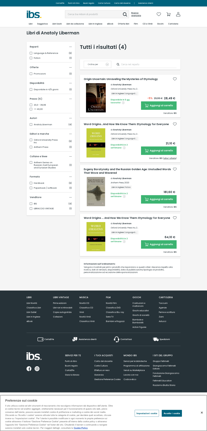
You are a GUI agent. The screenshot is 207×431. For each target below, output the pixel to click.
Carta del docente (122, 3)
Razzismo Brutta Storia (164, 385)
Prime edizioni (59, 303)
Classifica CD (86, 307)
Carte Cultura (104, 3)
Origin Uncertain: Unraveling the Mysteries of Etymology (121, 79)
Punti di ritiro (73, 3)
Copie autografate (62, 312)
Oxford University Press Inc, (123, 88)
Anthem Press (41, 147)
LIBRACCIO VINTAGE (44, 208)
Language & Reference (46, 53)
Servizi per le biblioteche (135, 361)
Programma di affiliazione (136, 365)
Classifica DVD (113, 307)
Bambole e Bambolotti (137, 321)
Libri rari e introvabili (62, 307)
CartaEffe (60, 3)
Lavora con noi (131, 374)
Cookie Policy (81, 427)
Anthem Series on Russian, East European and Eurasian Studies (46, 165)
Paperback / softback (45, 188)
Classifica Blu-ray (115, 312)
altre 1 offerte (170, 158)
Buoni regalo (88, 3)
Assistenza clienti (145, 3)
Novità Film (111, 303)
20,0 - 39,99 (40, 105)
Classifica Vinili (87, 321)
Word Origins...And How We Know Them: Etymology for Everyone (126, 124)
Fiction (37, 58)
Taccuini (163, 303)
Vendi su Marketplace (134, 370)
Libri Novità (32, 303)
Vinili (81, 312)
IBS (35, 203)
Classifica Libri (34, 307)
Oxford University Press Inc (46, 141)
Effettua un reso (101, 370)
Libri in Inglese (33, 316)
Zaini (161, 316)
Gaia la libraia (72, 374)
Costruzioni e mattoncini (138, 304)
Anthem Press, (117, 182)
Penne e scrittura (167, 312)
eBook (30, 321)
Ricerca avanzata (136, 14)
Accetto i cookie (172, 413)
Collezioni (58, 316)
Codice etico (130, 379)
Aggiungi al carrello (161, 105)
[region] (103, 413)
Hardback (39, 183)
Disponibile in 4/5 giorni (46, 89)
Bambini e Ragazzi (115, 321)
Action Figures (139, 327)
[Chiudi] (201, 412)
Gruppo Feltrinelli (161, 361)
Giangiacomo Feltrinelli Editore (164, 367)
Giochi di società (140, 315)
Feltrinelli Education (162, 380)
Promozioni (40, 74)
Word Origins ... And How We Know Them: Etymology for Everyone (127, 218)
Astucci (162, 321)
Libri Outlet (31, 312)
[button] (125, 14)
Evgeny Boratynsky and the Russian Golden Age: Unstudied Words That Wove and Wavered (127, 171)
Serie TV (110, 316)
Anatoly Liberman (43, 124)
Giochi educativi (140, 310)
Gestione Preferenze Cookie (107, 379)
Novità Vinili (85, 316)
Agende (163, 307)
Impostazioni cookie (146, 413)
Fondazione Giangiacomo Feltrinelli (166, 374)
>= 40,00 (38, 109)
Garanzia (99, 374)
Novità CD (84, 303)
